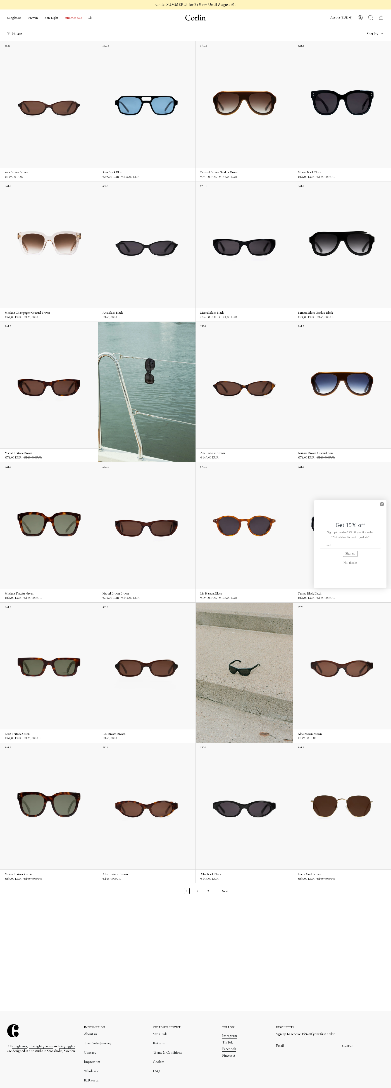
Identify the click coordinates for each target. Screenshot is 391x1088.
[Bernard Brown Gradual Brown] (244, 104)
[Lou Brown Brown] (147, 666)
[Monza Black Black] (342, 104)
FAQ (156, 1071)
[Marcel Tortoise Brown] (49, 385)
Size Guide (160, 1034)
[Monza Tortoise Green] (49, 806)
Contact (90, 1052)
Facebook (229, 1048)
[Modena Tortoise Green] (49, 525)
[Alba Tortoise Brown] (147, 806)
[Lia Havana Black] (244, 525)
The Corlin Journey (97, 1043)
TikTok (227, 1042)
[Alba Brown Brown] (342, 666)
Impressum (92, 1061)
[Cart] (381, 17)
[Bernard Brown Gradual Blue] (342, 385)
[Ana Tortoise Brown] (244, 385)
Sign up (350, 553)
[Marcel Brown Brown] (147, 525)
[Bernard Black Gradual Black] (342, 244)
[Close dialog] (382, 504)
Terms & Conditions (167, 1052)
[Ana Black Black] (147, 244)
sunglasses (19, 1046)
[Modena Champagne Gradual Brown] (49, 244)
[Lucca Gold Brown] (342, 806)
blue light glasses (41, 1046)
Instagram (229, 1035)
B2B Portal (91, 1080)
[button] (14, 17)
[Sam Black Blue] (147, 104)
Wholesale (91, 1071)
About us (90, 1034)
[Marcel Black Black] (244, 244)
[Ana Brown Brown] (49, 104)
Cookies (159, 1061)
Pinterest (228, 1055)
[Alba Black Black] (244, 806)
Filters (17, 33)
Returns (159, 1043)
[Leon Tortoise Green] (49, 666)
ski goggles (67, 1046)
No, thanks (350, 562)
